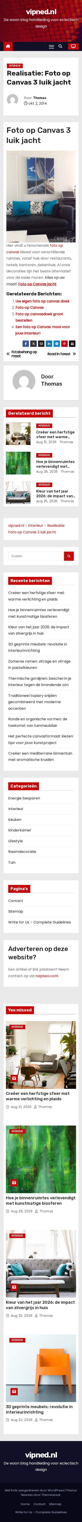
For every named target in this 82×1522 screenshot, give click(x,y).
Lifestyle (15, 841)
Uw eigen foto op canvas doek (42, 301)
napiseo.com (46, 976)
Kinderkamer (19, 830)
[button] (61, 46)
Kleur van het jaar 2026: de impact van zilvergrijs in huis (54, 496)
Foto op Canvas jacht (37, 284)
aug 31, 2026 (46, 442)
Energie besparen (24, 798)
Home (25, 1504)
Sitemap (15, 911)
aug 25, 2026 (47, 501)
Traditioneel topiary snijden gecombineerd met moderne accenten (34, 702)
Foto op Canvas (29, 307)
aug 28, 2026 (47, 471)
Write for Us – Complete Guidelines (39, 922)
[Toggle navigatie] (51, 46)
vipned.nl (41, 11)
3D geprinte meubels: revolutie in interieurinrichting (39, 1409)
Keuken (14, 819)
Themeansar (51, 1495)
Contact (15, 900)
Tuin (11, 862)
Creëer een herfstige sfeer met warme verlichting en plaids (55, 437)
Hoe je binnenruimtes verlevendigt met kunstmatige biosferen (41, 1200)
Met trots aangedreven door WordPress (35, 1490)
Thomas (39, 98)
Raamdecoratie (22, 851)
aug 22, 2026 (22, 1420)
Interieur (14, 65)
